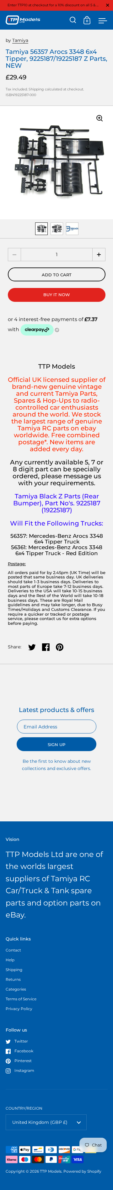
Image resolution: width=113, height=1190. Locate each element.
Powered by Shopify (82, 1171)
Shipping (36, 89)
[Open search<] (73, 20)
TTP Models (51, 1171)
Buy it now (56, 294)
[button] (98, 254)
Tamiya (20, 40)
